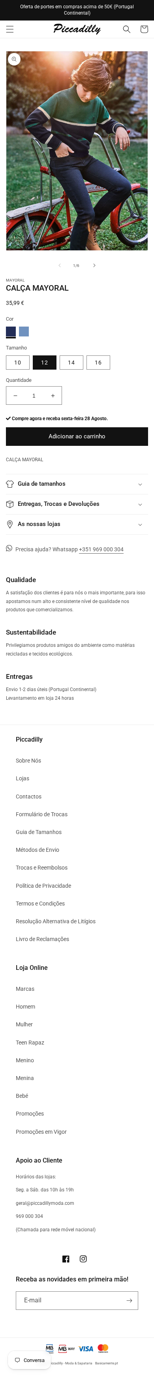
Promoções (30, 1113)
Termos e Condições (40, 903)
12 (44, 362)
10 (17, 362)
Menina (25, 1078)
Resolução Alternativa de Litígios (56, 921)
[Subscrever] (129, 1300)
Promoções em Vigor (41, 1132)
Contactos (28, 796)
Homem (25, 1006)
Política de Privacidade (43, 886)
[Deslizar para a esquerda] (59, 265)
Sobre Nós (28, 760)
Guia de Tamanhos (39, 832)
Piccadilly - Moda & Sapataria (70, 1363)
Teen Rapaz (30, 1042)
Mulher (24, 1024)
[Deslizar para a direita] (94, 265)
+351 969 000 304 (101, 549)
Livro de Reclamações (42, 939)
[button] (10, 29)
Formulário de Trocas (42, 814)
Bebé (22, 1096)
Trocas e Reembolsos (42, 867)
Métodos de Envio (37, 850)
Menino (25, 1060)
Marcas (25, 989)
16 (98, 362)
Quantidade (19, 380)
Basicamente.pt (106, 1363)
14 (71, 362)
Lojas (22, 778)
